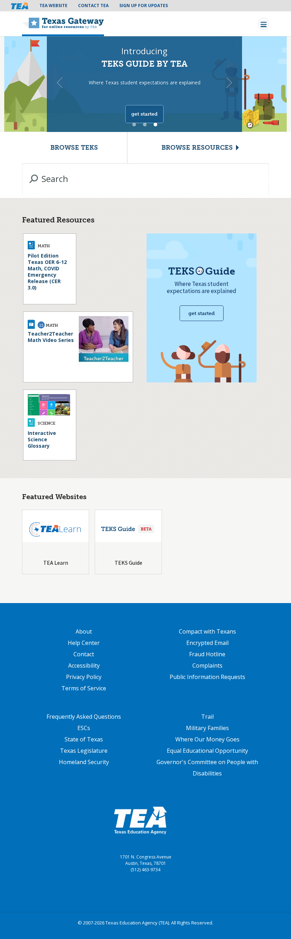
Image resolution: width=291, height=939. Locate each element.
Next (229, 82)
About (84, 631)
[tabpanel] (145, 83)
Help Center (84, 643)
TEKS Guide (128, 562)
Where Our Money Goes (207, 739)
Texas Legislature (84, 751)
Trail (207, 716)
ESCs (83, 728)
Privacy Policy (83, 677)
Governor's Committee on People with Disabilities (207, 767)
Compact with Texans (207, 631)
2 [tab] (144, 124)
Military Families (207, 728)
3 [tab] (155, 124)
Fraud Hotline (207, 654)
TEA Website (53, 5)
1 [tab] (134, 124)
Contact (83, 654)
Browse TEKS (74, 147)
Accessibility (84, 665)
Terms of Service (83, 688)
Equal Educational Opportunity (207, 751)
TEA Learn (55, 562)
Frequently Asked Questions (83, 716)
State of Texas (84, 739)
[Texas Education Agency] (140, 820)
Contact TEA (93, 5)
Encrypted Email (207, 643)
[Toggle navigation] (263, 23)
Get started (144, 114)
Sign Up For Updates (143, 5)
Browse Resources (197, 147)
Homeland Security (84, 762)
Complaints (207, 665)
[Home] (63, 23)
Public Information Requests (207, 677)
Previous (59, 82)
